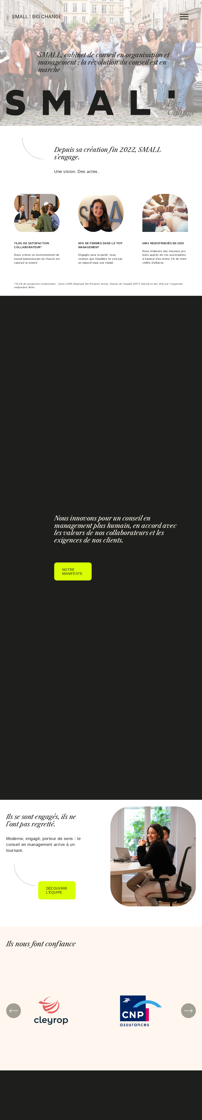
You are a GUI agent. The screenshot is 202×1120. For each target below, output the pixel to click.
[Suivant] (188, 1010)
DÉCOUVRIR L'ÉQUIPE (56, 890)
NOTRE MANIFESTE (72, 572)
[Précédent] (13, 1010)
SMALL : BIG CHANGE (37, 16)
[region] (101, 1010)
